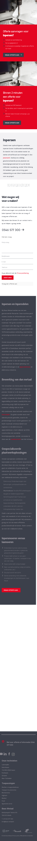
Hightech (4, 795)
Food (3, 801)
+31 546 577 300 (8, 819)
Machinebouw (8, 490)
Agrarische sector (7, 804)
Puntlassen (5, 773)
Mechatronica (6, 793)
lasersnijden (6, 414)
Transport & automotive (9, 790)
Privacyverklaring (23, 273)
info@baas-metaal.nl (8, 821)
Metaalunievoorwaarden (26, 835)
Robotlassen (5, 767)
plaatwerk (6, 158)
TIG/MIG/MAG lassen (8, 770)
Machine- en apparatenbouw (10, 787)
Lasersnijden (5, 764)
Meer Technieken (7, 778)
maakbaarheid (16, 439)
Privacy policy (16, 835)
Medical (4, 798)
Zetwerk (4, 775)
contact (29, 525)
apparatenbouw (25, 367)
